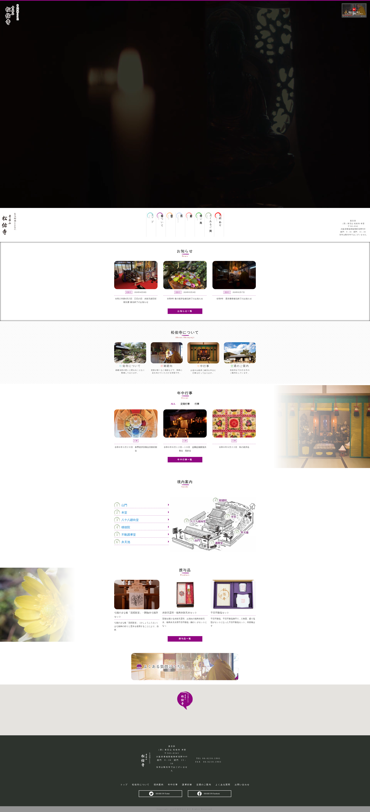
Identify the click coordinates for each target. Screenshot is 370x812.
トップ (152, 217)
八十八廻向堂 (130, 519)
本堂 (124, 512)
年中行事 (172, 213)
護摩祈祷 (187, 785)
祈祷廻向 (191, 213)
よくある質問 (222, 785)
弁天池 (125, 542)
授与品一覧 (185, 639)
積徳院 (125, 527)
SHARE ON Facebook (212, 794)
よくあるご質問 (210, 220)
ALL (173, 404)
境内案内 (159, 785)
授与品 (181, 213)
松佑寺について (162, 219)
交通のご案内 (201, 216)
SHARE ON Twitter (163, 794)
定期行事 (185, 404)
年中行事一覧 (184, 459)
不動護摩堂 (128, 534)
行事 (197, 404)
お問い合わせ (220, 219)
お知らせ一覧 (184, 311)
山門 (124, 505)
